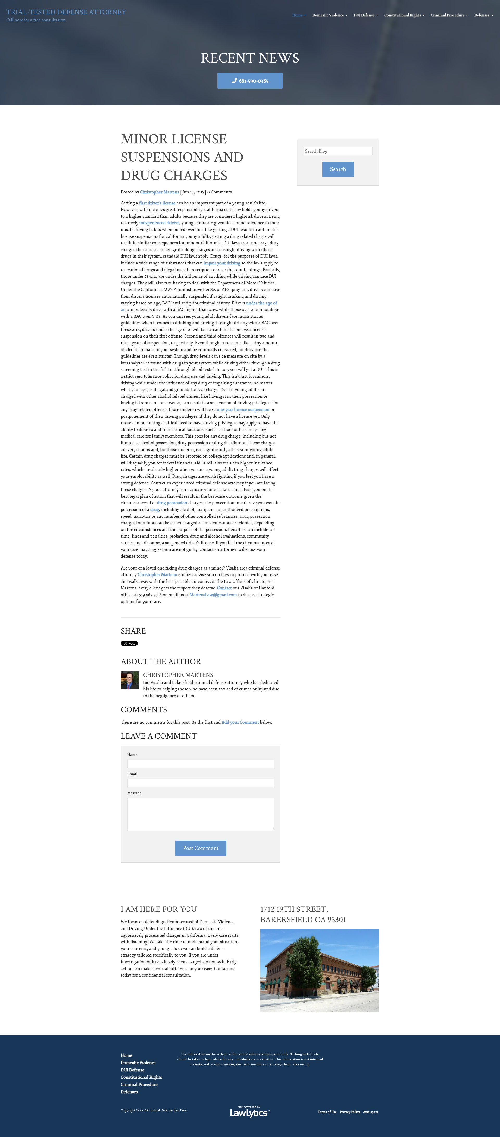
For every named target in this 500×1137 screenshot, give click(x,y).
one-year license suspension (243, 409)
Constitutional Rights (402, 15)
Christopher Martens (159, 192)
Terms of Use (327, 1112)
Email (132, 774)
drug (154, 509)
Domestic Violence (328, 15)
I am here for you (159, 909)
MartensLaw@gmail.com (213, 594)
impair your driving (222, 263)
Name (132, 755)
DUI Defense (364, 15)
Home (297, 15)
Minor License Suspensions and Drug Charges (182, 157)
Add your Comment (240, 722)
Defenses (482, 15)
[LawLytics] (250, 1112)
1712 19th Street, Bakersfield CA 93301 (303, 914)
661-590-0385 (253, 81)
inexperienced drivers (159, 223)
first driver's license (157, 203)
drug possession (172, 502)
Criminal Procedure (448, 15)
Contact (224, 588)
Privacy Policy (350, 1112)
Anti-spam (370, 1112)
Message (134, 793)
